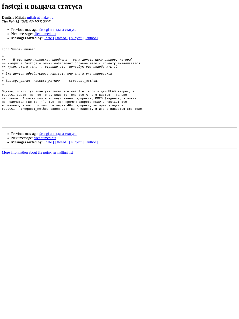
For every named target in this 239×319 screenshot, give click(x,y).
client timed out (45, 34)
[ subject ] (76, 38)
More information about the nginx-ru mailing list (37, 152)
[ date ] (49, 38)
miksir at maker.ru (40, 17)
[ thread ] (61, 38)
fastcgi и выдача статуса (58, 30)
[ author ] (91, 38)
